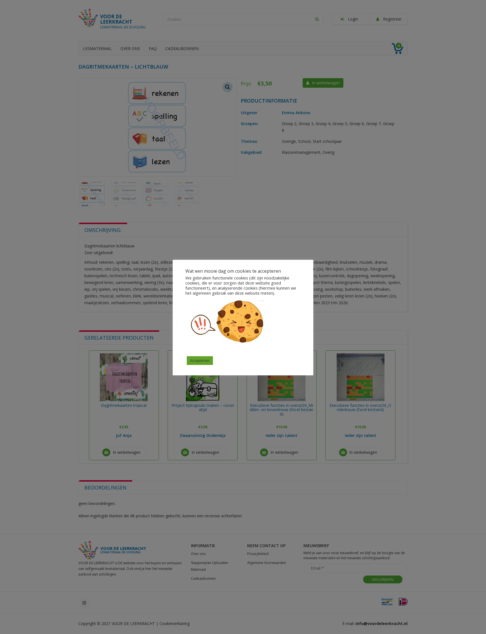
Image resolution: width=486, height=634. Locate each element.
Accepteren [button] (200, 360)
